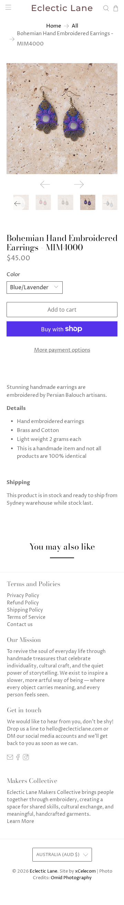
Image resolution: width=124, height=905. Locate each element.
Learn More (20, 821)
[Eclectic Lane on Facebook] (18, 758)
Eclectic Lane (43, 871)
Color (13, 274)
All (75, 26)
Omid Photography (71, 878)
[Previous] (45, 184)
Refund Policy (23, 603)
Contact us (20, 624)
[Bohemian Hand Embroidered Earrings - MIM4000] (62, 118)
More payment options (62, 350)
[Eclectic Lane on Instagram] (26, 758)
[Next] (79, 184)
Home (53, 26)
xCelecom (85, 871)
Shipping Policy (25, 610)
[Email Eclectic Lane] (10, 758)
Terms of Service (26, 617)
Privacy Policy (23, 595)
